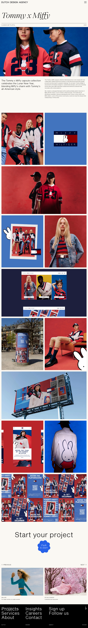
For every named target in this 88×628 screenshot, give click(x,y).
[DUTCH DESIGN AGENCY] (14, 2)
